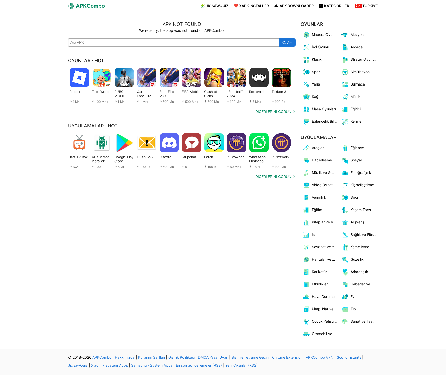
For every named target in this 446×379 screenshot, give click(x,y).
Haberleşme (322, 160)
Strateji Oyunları (364, 59)
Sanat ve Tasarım (364, 321)
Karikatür (319, 271)
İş (313, 234)
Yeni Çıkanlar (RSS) (241, 365)
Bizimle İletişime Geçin (250, 357)
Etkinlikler (320, 284)
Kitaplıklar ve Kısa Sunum (325, 309)
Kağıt (316, 96)
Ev (353, 296)
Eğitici (356, 109)
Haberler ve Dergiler (364, 284)
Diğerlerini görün (273, 111)
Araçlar (318, 147)
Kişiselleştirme (362, 185)
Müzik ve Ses (323, 172)
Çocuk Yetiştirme (325, 321)
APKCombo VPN (319, 357)
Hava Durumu (323, 296)
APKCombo (102, 357)
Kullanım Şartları (151, 357)
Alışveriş (357, 222)
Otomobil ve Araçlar (325, 333)
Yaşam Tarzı (361, 209)
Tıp (353, 309)
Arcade (357, 47)
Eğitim (317, 209)
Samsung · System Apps (151, 365)
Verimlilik (319, 197)
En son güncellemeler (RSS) (199, 365)
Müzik (356, 96)
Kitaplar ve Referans (325, 222)
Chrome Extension (287, 357)
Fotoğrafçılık (361, 172)
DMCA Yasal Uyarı (213, 357)
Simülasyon (360, 71)
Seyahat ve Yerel (325, 247)
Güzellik (357, 259)
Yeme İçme (360, 247)
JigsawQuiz (78, 365)
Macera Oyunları (325, 34)
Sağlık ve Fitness (364, 234)
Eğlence (357, 147)
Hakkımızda (125, 357)
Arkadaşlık (359, 271)
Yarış (316, 84)
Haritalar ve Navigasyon (325, 259)
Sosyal (356, 160)
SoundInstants (349, 357)
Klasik (317, 59)
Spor (316, 71)
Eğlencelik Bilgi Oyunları (325, 121)
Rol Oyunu (320, 47)
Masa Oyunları (324, 109)
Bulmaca (358, 84)
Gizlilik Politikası (181, 357)
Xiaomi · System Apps (109, 365)
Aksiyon (357, 34)
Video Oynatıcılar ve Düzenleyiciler (325, 185)
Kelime (356, 121)
